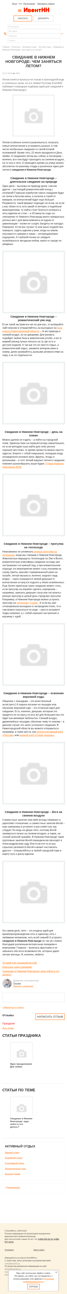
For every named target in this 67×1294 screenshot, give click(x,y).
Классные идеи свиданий (17, 967)
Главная (6, 47)
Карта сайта (39, 1250)
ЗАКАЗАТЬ (23, 18)
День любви (8, 1028)
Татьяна (17, 983)
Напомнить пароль (46, 3)
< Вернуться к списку (13, 1007)
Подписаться (13, 1187)
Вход (14, 3)
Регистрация (29, 3)
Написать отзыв (50, 1016)
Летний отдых (45, 47)
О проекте (9, 1250)
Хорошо (33, 1286)
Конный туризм (12, 1174)
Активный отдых (29, 47)
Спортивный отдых (14, 1163)
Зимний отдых (12, 1152)
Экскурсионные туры (15, 1168)
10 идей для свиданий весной (19, 963)
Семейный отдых (13, 1157)
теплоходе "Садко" (27, 603)
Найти (5, 34)
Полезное (16, 47)
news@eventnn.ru (12, 1263)
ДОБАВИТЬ (43, 18)
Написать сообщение (23, 986)
